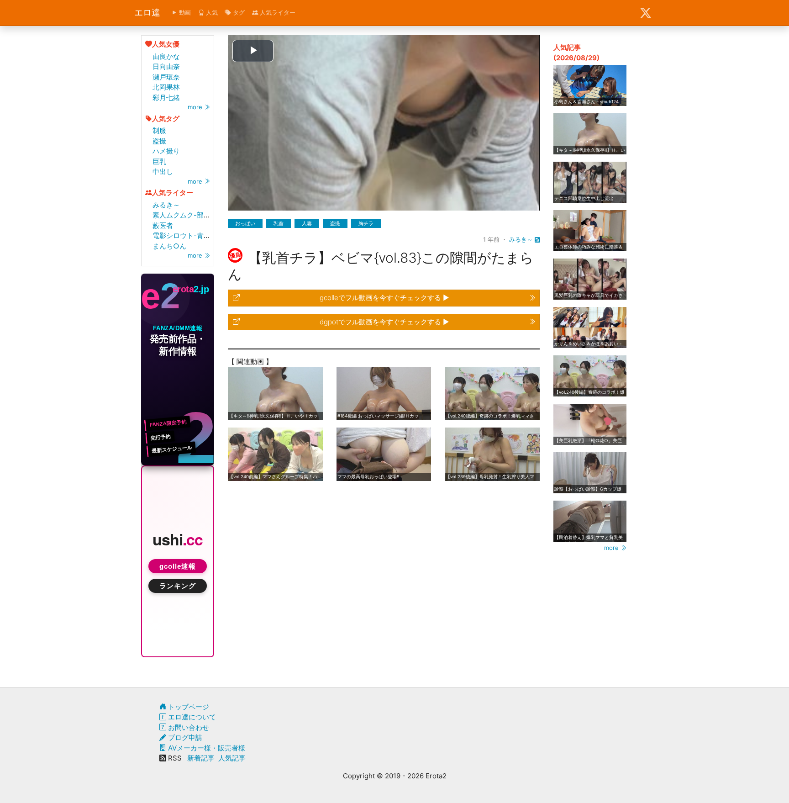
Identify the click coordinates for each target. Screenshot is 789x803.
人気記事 (232, 758)
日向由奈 (166, 66)
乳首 (279, 223)
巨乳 (159, 161)
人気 (211, 12)
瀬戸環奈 (166, 77)
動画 (184, 12)
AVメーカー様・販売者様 (205, 748)
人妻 (307, 223)
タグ (238, 12)
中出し (163, 171)
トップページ (187, 707)
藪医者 (163, 225)
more (196, 107)
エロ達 (147, 12)
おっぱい (245, 223)
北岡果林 (166, 87)
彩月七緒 (166, 97)
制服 (159, 130)
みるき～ (166, 205)
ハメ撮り (166, 151)
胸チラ (365, 223)
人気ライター (276, 12)
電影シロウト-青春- (183, 235)
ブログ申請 (184, 737)
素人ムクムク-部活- (183, 215)
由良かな (166, 56)
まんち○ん (169, 246)
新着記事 (201, 758)
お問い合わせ (187, 727)
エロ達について (191, 717)
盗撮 (159, 141)
